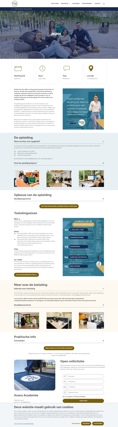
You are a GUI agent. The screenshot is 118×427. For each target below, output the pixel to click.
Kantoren (75, 3)
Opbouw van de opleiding (33, 195)
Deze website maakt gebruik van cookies (43, 407)
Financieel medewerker (24, 155)
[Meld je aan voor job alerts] (104, 3)
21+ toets (18, 260)
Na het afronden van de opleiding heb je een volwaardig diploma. (33, 158)
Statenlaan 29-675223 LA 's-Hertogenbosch (22, 401)
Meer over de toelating (30, 284)
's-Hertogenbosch (92, 78)
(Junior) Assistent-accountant (26, 151)
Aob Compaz (18, 265)
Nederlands (66, 78)
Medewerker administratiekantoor (27, 153)
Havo (16, 231)
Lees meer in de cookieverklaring (24, 423)
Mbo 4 (17, 219)
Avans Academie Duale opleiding (23, 9)
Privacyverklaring (79, 396)
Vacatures (55, 3)
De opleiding (23, 137)
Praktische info (25, 336)
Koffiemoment (87, 3)
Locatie (90, 76)
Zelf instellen (76, 423)
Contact (97, 3)
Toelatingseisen (25, 213)
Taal (65, 76)
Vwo (16, 249)
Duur (40, 76)
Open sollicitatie (72, 361)
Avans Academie (26, 395)
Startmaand (19, 76)
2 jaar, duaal (41, 78)
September (17, 78)
